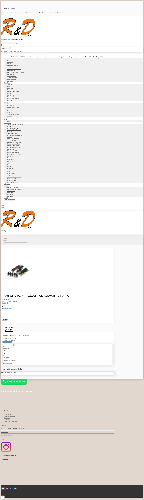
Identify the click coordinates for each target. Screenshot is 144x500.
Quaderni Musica (12, 79)
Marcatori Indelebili (13, 128)
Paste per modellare (13, 144)
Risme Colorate (11, 179)
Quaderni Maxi (11, 76)
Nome (4, 346)
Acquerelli (10, 168)
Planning (10, 88)
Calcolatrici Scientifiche (14, 69)
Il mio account (7, 10)
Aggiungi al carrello (7, 308)
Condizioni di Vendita (9, 8)
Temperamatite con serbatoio (16, 124)
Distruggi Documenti (13, 107)
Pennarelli (10, 74)
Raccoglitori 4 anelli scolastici (16, 72)
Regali (6, 185)
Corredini (10, 62)
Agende (9, 84)
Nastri (6, 198)
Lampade (10, 111)
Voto (4, 353)
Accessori (10, 194)
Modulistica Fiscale (9, 199)
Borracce (10, 81)
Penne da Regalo (12, 187)
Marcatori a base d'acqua (14, 147)
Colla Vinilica (11, 173)
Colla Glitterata (11, 172)
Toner (6, 119)
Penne (9, 93)
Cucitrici (9, 131)
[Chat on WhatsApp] (14, 384)
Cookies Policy (50, 492)
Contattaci (42, 13)
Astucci (9, 137)
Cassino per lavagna (13, 182)
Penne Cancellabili (13, 91)
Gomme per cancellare (14, 154)
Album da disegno (12, 77)
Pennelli (9, 166)
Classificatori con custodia (15, 109)
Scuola (101, 57)
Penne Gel (10, 156)
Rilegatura (7, 184)
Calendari (10, 86)
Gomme (9, 100)
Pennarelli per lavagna (14, 130)
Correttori (10, 126)
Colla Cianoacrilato (12, 180)
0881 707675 (4, 432)
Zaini (8, 60)
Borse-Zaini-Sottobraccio (14, 189)
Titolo (4, 350)
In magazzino (6, 338)
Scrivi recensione (7, 342)
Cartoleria (7, 83)
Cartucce (6, 118)
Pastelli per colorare (13, 98)
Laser (9, 121)
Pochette (10, 192)
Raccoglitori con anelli (14, 142)
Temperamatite (12, 133)
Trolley (9, 67)
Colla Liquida (11, 170)
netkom (11, 494)
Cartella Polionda (12, 65)
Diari (101, 58)
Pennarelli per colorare (14, 177)
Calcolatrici (10, 105)
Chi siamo (7, 418)
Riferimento (6, 299)
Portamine (10, 95)
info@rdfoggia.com (6, 435)
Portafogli (10, 196)
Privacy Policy (40, 492)
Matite (9, 90)
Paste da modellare (13, 151)
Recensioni (9, 331)
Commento (6, 357)
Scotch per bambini (13, 140)
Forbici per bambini (13, 138)
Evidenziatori (11, 161)
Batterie (9, 116)
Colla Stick (10, 159)
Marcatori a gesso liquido (14, 135)
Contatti (6, 419)
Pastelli (9, 63)
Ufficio (6, 102)
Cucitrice (10, 104)
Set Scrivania (11, 191)
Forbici (9, 163)
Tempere (10, 175)
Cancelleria (7, 123)
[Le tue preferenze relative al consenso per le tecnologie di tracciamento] (2, 497)
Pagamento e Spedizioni (11, 416)
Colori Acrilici (11, 70)
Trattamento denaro (13, 114)
